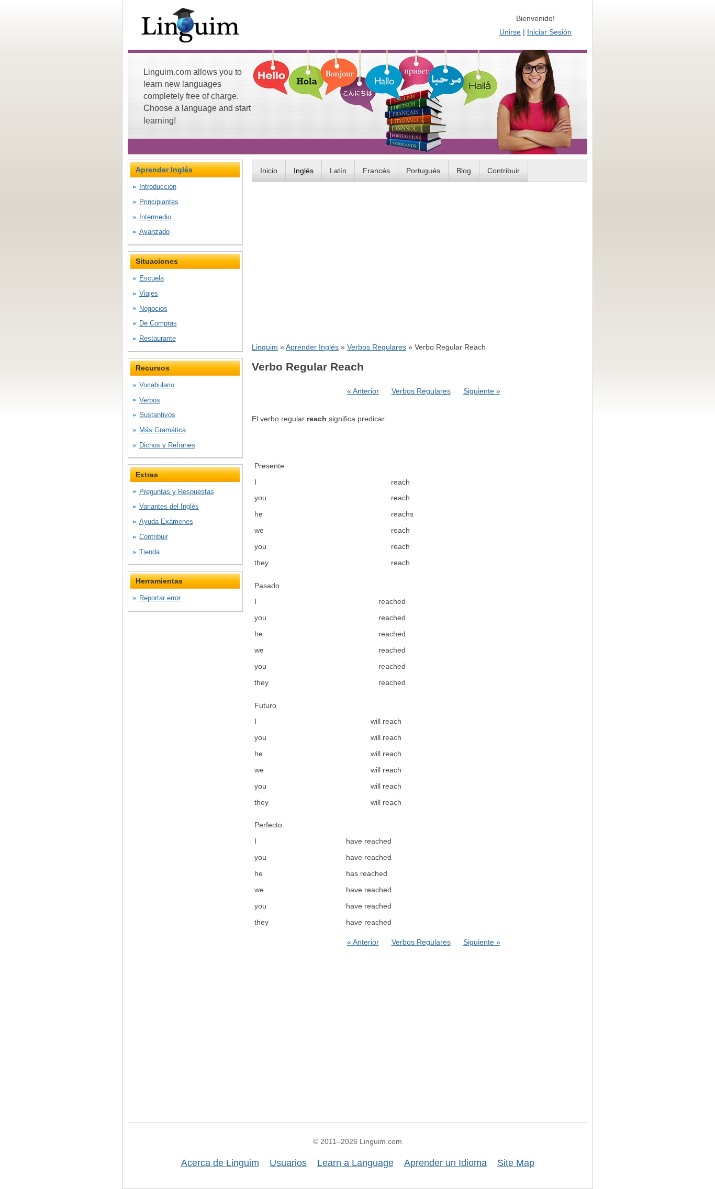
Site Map (515, 1163)
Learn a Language (355, 1163)
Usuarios (288, 1163)
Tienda (149, 552)
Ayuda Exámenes (166, 521)
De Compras (158, 323)
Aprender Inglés (312, 347)
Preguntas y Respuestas (176, 492)
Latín (338, 170)
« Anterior (363, 391)
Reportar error (160, 598)
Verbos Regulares (376, 347)
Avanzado (154, 231)
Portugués (423, 170)
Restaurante (157, 338)
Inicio (268, 170)
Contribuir (503, 170)
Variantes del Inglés (169, 506)
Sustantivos (157, 415)
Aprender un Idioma (445, 1163)
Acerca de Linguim (220, 1163)
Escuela (151, 278)
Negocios (153, 308)
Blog (463, 170)
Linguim (265, 347)
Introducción (157, 186)
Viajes (148, 293)
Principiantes (158, 202)
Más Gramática (162, 430)
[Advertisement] (419, 261)
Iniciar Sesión (549, 32)
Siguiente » (481, 391)
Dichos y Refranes (167, 445)
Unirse (510, 32)
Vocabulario (156, 385)
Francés (376, 170)
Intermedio (155, 217)
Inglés (304, 170)
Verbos (149, 400)
